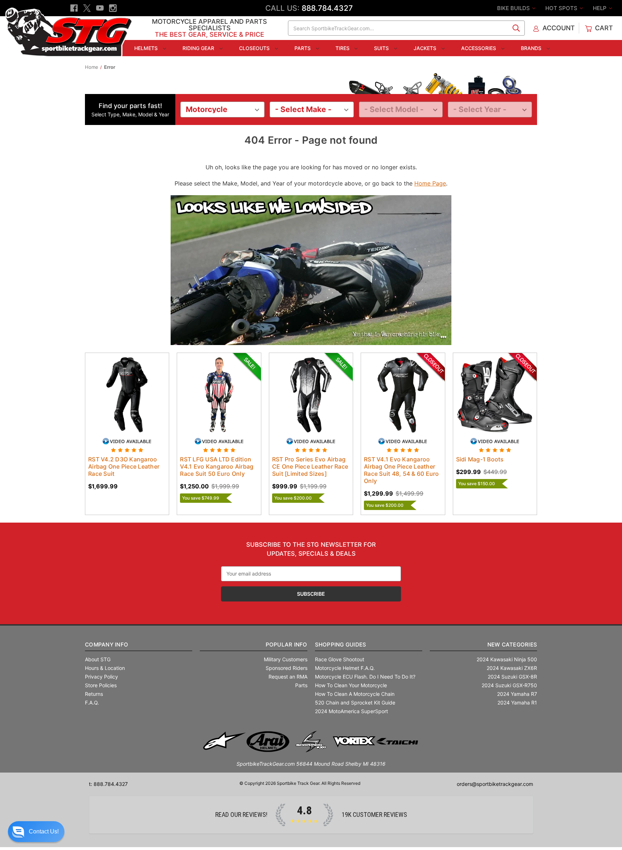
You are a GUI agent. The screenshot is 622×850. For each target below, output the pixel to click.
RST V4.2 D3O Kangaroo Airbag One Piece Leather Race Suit (123, 466)
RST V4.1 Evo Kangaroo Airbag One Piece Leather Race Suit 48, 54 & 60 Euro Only (401, 470)
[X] (87, 8)
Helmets (146, 48)
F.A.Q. (92, 702)
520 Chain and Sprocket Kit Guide (355, 702)
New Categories (512, 644)
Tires (343, 48)
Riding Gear (199, 48)
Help (600, 8)
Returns (94, 694)
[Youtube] (100, 8)
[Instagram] (113, 8)
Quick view (120, 388)
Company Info (106, 644)
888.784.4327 (327, 8)
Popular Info (286, 644)
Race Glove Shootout (339, 659)
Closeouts (255, 48)
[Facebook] (74, 8)
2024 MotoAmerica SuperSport (351, 711)
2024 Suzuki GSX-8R (512, 677)
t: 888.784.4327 (108, 784)
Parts (303, 48)
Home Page (430, 183)
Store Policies (101, 685)
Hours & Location (105, 668)
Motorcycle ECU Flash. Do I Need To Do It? (365, 677)
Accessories (479, 48)
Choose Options (127, 401)
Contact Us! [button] (44, 831)
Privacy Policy (101, 677)
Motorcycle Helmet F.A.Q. (345, 668)
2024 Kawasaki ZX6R (512, 668)
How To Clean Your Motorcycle (351, 685)
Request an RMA (288, 677)
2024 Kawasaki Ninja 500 (507, 659)
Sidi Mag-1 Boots (480, 459)
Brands (532, 48)
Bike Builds (514, 8)
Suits (382, 48)
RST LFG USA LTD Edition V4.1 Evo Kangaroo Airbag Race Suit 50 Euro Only (216, 466)
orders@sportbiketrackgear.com (495, 784)
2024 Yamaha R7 (517, 694)
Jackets (426, 48)
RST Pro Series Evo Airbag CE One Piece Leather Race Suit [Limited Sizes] (310, 466)
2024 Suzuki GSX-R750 (509, 685)
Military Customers (285, 659)
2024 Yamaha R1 (517, 702)
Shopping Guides (340, 644)
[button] (36, 831)
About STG (98, 659)
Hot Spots (562, 8)
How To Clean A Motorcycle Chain (355, 694)
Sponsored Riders (286, 668)
